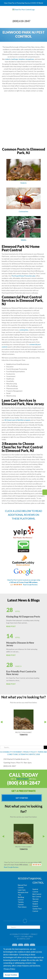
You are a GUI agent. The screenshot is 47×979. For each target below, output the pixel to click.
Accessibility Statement (19, 934)
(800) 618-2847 (21, 21)
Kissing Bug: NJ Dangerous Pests (23, 616)
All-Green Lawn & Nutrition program (17, 420)
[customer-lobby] (23, 555)
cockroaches (23, 330)
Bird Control (37, 894)
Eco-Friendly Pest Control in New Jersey (21, 672)
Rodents (23, 183)
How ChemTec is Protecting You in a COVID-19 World (23, 3)
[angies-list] (23, 541)
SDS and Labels (27, 936)
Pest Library (22, 907)
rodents (8, 59)
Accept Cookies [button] (11, 975)
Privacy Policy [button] (9, 969)
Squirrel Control (35, 890)
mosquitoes (30, 59)
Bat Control (37, 896)
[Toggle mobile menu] (43, 9)
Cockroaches (23, 211)
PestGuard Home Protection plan (23, 276)
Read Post (11, 626)
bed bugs (14, 59)
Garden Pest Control (37, 910)
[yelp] (23, 527)
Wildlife (23, 240)
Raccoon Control (36, 900)
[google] (23, 569)
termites (22, 59)
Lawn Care (21, 890)
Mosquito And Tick (23, 893)
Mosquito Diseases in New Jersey (20, 644)
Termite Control (21, 903)
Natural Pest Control (22, 886)
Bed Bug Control (21, 898)
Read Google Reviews (30, 585)
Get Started (22, 798)
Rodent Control (35, 905)
